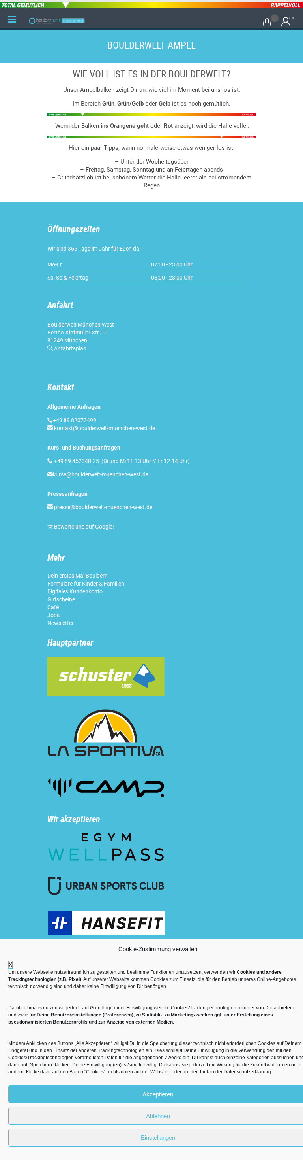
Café (53, 607)
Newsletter (60, 623)
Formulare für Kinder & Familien (85, 583)
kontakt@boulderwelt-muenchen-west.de (104, 428)
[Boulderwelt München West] (57, 21)
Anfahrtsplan (70, 348)
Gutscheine (61, 599)
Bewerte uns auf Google (83, 526)
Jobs (53, 615)
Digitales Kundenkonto (75, 591)
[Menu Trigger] (12, 19)
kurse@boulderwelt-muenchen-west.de (100, 474)
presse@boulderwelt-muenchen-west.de (103, 507)
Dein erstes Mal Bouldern (77, 575)
